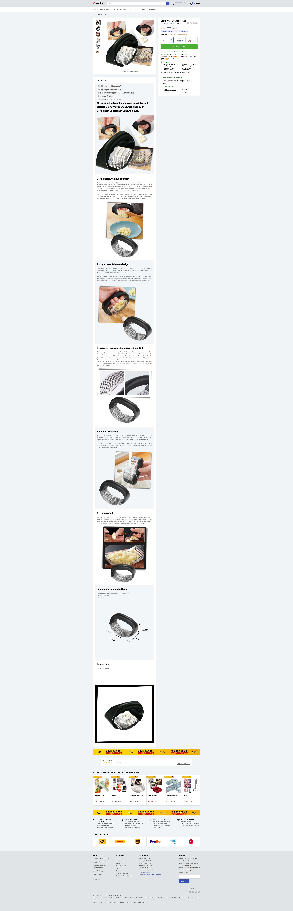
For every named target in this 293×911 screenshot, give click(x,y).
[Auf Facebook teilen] (188, 23)
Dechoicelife (172, 23)
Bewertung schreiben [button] (184, 763)
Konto (174, 4)
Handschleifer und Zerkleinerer (99, 796)
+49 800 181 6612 (133, 9)
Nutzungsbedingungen (99, 865)
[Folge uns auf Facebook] (190, 892)
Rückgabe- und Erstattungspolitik (98, 870)
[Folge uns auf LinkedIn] (199, 892)
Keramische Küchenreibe (136, 795)
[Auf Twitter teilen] (194, 23)
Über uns (142, 9)
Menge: (163, 40)
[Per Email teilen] (196, 23)
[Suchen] (167, 3)
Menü (94, 9)
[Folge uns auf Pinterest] (193, 892)
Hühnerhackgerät (152, 795)
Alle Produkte (100, 14)
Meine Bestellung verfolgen (119, 9)
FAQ (117, 868)
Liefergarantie (167, 62)
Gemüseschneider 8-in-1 (172, 795)
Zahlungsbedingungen (99, 874)
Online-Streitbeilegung (122, 873)
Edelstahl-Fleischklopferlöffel (189, 796)
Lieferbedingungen (98, 867)
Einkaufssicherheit (168, 86)
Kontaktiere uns (104, 9)
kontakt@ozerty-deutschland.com (152, 874)
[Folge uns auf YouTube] (196, 892)
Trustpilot (118, 871)
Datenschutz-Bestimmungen (101, 858)
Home (94, 14)
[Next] (200, 790)
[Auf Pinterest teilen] (191, 23)
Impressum (96, 876)
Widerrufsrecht (97, 879)
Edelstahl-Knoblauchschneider (117, 796)
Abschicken (184, 881)
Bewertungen (151, 9)
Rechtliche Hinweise (121, 866)
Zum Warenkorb (179, 47)
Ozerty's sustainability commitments (172, 77)
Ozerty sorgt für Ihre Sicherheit (124, 875)
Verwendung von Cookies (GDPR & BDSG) (101, 861)
